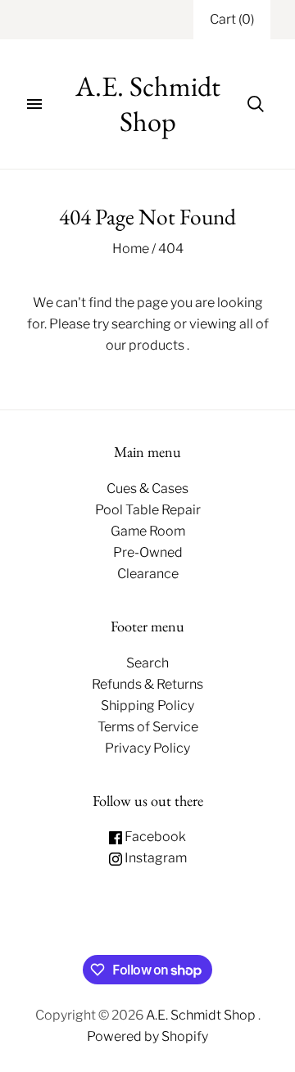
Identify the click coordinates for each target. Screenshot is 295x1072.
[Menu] (34, 104)
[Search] (255, 104)
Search (147, 663)
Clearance (148, 573)
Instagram (154, 858)
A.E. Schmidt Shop (202, 1015)
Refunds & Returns (147, 684)
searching (141, 324)
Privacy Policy (147, 748)
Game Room (148, 531)
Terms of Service (148, 727)
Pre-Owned (148, 552)
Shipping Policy (147, 705)
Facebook (154, 836)
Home (130, 248)
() (232, 19)
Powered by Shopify (147, 1036)
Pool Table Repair (148, 510)
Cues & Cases (147, 488)
